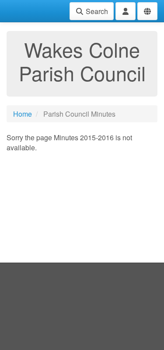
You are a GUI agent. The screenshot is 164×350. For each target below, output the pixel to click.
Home (22, 114)
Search (96, 11)
